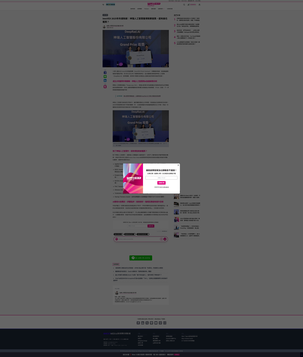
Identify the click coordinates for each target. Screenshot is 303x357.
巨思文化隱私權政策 (164, 187)
